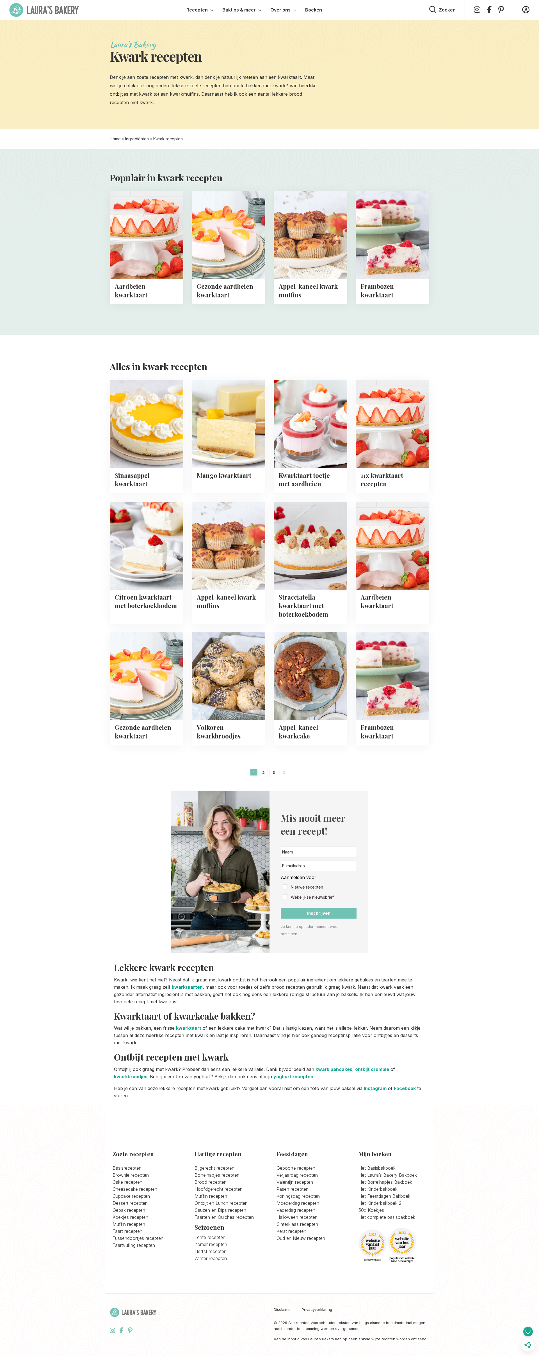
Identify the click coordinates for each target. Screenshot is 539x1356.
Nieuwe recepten (307, 887)
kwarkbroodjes (130, 1076)
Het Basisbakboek (377, 1168)
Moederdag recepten (298, 1203)
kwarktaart (188, 1028)
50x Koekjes (371, 1210)
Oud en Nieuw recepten (301, 1238)
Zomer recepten (211, 1244)
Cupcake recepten (131, 1196)
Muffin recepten (129, 1224)
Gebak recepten (129, 1210)
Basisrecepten (127, 1168)
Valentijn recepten (295, 1182)
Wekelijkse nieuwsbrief (312, 897)
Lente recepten (210, 1237)
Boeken (313, 10)
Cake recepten (127, 1182)
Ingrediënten (137, 138)
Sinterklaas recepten (297, 1224)
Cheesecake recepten (135, 1189)
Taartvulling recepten (134, 1245)
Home (115, 138)
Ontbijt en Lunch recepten (221, 1203)
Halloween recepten (297, 1217)
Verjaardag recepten (297, 1175)
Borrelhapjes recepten (217, 1175)
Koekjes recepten (130, 1217)
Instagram (375, 1088)
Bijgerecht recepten (214, 1168)
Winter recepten (211, 1258)
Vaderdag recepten (296, 1210)
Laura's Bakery (44, 10)
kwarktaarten (187, 987)
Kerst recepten (291, 1231)
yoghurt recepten (293, 1076)
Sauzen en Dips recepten (220, 1210)
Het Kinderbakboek (378, 1189)
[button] (319, 887)
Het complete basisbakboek (386, 1217)
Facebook (405, 1088)
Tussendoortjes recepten (138, 1238)
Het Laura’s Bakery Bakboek (387, 1175)
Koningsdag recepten (298, 1196)
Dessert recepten (130, 1203)
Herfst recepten (211, 1251)
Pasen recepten (293, 1189)
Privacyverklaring (317, 1309)
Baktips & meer (239, 10)
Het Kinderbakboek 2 (379, 1203)
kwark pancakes (334, 1069)
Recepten (197, 10)
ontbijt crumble (372, 1069)
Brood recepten (211, 1182)
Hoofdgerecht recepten (219, 1189)
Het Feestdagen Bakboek (384, 1196)
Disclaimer (283, 1309)
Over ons (280, 10)
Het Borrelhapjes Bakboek (385, 1182)
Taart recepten (127, 1231)
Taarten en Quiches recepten (224, 1217)
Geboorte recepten (296, 1168)
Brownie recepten (131, 1175)
